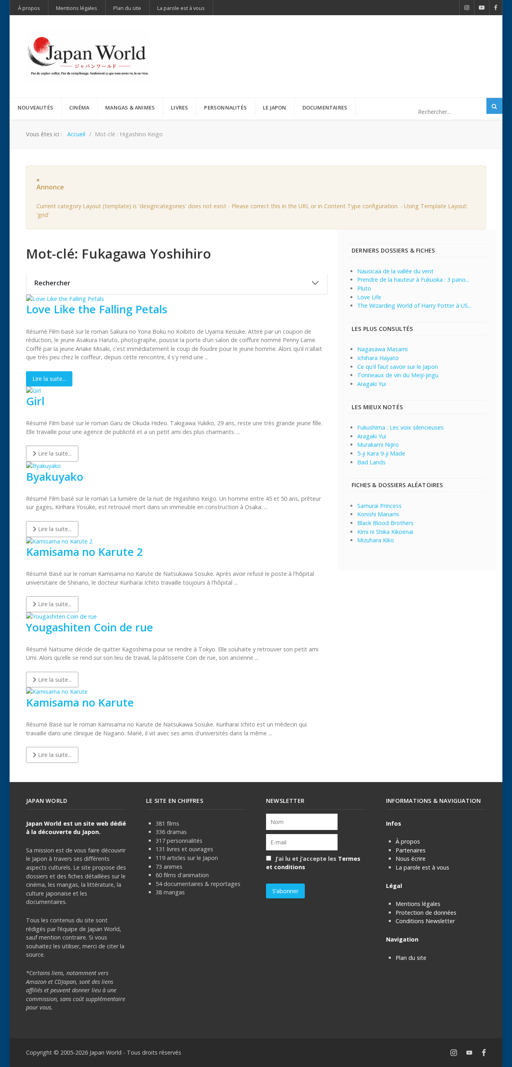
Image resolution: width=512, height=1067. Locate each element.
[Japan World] (88, 56)
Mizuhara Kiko (375, 540)
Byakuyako (54, 476)
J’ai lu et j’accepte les (313, 863)
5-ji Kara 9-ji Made (381, 453)
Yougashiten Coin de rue (89, 627)
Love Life (369, 297)
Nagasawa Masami (382, 349)
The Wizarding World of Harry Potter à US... (414, 305)
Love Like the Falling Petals (96, 309)
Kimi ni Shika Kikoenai (385, 531)
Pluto (364, 288)
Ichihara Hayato (378, 358)
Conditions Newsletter (425, 921)
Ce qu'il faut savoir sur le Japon (397, 366)
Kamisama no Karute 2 (84, 551)
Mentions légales (418, 904)
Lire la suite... (49, 378)
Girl (35, 401)
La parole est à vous (422, 867)
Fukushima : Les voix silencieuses (400, 427)
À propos (408, 841)
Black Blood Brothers (385, 523)
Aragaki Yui (371, 384)
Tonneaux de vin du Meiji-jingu (397, 375)
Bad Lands (371, 462)
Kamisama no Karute (80, 702)
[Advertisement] (340, 43)
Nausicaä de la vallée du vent (395, 271)
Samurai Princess (379, 506)
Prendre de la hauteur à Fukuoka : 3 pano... (413, 279)
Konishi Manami (378, 514)
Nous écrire (411, 858)
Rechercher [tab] (52, 283)
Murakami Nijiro (378, 444)
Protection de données (426, 912)
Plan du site (411, 957)
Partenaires (411, 850)
